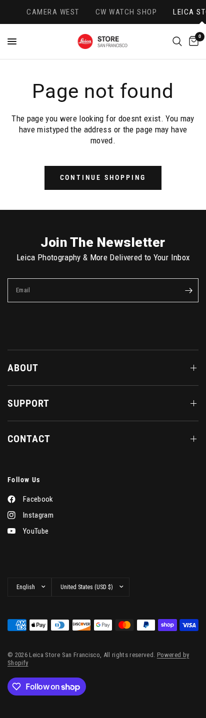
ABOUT (23, 368)
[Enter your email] (188, 290)
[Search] (177, 41)
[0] (192, 41)
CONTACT (29, 439)
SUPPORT (29, 403)
